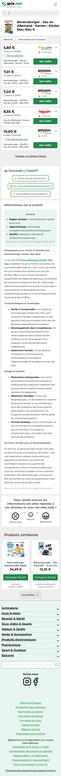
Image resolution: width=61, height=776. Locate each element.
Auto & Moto (11, 613)
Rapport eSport (30, 729)
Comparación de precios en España (30, 751)
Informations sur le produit (32, 39)
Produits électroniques (19, 639)
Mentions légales (30, 702)
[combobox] (33, 13)
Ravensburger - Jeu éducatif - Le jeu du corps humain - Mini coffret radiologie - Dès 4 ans (45, 564)
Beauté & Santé (13, 618)
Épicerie (8, 655)
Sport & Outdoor (14, 650)
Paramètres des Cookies (30, 733)
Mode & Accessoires (17, 634)
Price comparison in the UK (30, 764)
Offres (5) (8, 39)
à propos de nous (30, 720)
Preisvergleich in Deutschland (30, 760)
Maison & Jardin (13, 629)
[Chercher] (4, 13)
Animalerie (10, 608)
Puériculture (11, 645)
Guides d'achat (31, 724)
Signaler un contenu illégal (30, 156)
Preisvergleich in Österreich (30, 755)
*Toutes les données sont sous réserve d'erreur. (30, 770)
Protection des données (30, 707)
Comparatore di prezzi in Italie (30, 746)
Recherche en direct (30, 711)
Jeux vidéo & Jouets (17, 624)
